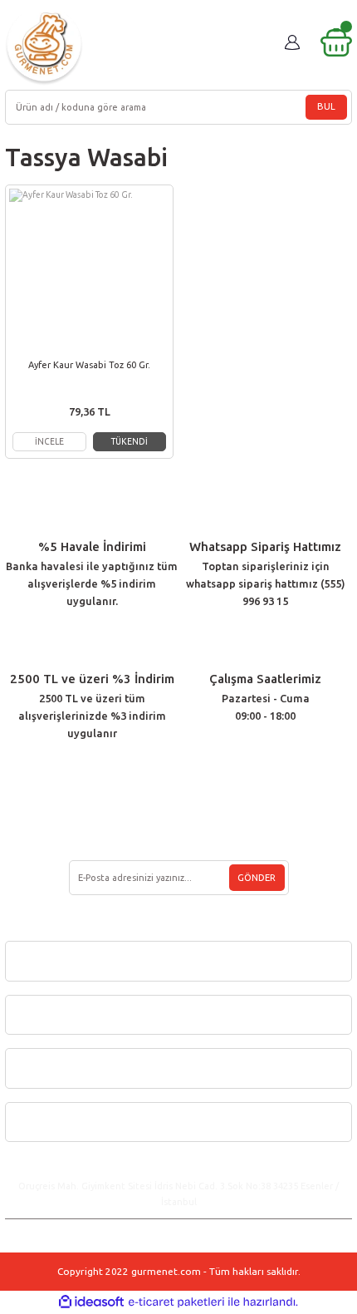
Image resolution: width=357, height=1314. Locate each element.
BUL (326, 106)
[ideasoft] (91, 1302)
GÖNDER (256, 878)
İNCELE (49, 441)
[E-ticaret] (176, 1302)
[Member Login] (292, 42)
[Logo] (44, 46)
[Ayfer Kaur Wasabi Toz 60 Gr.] (89, 269)
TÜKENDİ (129, 441)
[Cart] (336, 42)
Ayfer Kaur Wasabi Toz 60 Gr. (89, 365)
